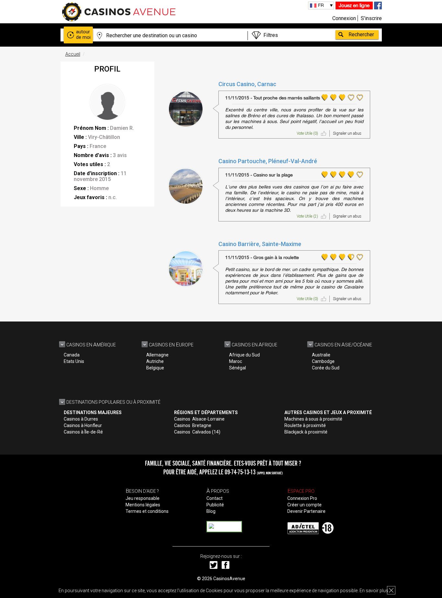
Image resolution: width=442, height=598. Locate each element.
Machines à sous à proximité (313, 419)
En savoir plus (373, 590)
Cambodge (323, 361)
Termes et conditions (147, 511)
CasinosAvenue (229, 578)
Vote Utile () (307, 133)
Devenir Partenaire (306, 511)
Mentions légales (143, 504)
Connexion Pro (302, 498)
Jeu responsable (143, 498)
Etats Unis (74, 361)
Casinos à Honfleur (83, 425)
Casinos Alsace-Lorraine (199, 419)
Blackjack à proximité (305, 431)
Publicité (215, 504)
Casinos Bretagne (192, 425)
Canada (72, 354)
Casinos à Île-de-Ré (83, 431)
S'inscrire (371, 18)
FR (321, 5)
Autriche (155, 361)
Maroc (235, 361)
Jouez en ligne (354, 5)
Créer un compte (304, 504)
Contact (214, 498)
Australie (321, 354)
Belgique (155, 367)
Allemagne (157, 354)
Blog (210, 511)
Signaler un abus (347, 133)
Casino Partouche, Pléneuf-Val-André (267, 161)
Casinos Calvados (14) (197, 431)
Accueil (72, 54)
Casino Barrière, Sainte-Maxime (259, 244)
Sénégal (237, 367)
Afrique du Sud (244, 354)
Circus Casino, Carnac (247, 84)
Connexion (344, 18)
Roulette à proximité (305, 425)
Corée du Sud (325, 367)
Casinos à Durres (81, 419)
